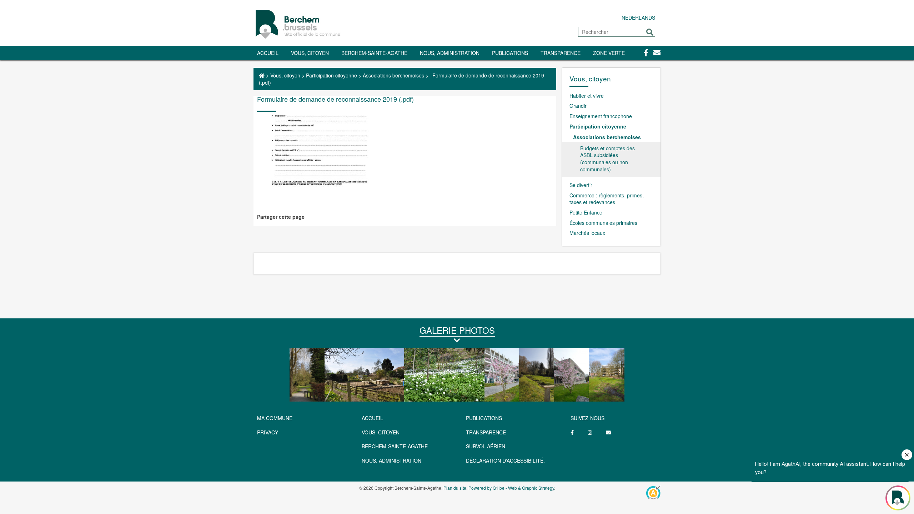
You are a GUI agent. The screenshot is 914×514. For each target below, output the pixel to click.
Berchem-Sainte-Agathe (374, 52)
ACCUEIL (372, 418)
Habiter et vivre (586, 95)
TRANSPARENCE (561, 52)
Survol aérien (485, 446)
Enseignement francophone (600, 116)
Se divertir (580, 184)
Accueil (267, 52)
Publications (510, 52)
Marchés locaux (587, 232)
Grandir (578, 105)
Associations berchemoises (393, 75)
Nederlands (638, 17)
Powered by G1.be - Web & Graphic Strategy (511, 488)
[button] (650, 32)
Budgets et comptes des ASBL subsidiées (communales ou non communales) (607, 159)
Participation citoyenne (331, 75)
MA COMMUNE (274, 418)
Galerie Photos (457, 330)
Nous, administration (449, 52)
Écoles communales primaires (603, 222)
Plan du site (454, 488)
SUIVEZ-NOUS (587, 418)
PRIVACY (267, 432)
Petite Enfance (585, 212)
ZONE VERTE (609, 52)
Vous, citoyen (310, 52)
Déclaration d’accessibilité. (505, 460)
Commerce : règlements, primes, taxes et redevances (606, 199)
